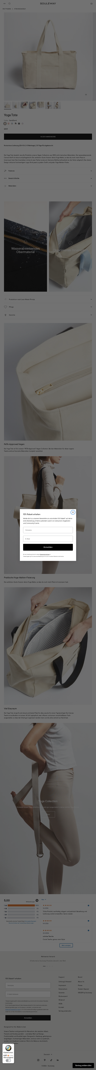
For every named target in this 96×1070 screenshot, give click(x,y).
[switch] (8, 1060)
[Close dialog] (73, 512)
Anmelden (48, 547)
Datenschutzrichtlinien (44, 554)
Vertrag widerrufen (83, 1065)
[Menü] (12, 1045)
